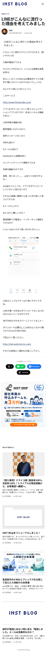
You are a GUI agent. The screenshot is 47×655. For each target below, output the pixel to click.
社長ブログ (5, 14)
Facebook (35, 366)
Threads (25, 372)
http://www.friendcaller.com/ (17, 102)
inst (11, 30)
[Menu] (43, 4)
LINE (22, 366)
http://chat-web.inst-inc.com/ (17, 344)
